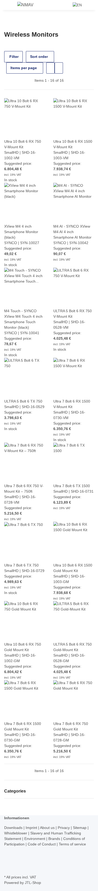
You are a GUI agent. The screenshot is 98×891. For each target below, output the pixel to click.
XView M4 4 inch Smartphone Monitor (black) (21, 231)
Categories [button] (15, 791)
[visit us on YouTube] (8, 856)
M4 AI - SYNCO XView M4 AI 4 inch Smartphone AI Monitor (72, 231)
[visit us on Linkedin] (8, 867)
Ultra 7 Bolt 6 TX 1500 (71, 486)
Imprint (32, 828)
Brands (54, 839)
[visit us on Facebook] (8, 850)
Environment (35, 839)
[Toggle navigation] (10, 6)
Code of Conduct (42, 844)
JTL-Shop (33, 883)
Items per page (23, 68)
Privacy (64, 828)
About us (48, 828)
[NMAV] (25, 5)
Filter (13, 56)
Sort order (39, 56)
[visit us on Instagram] (8, 861)
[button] (67, 5)
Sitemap (80, 828)
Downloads (14, 828)
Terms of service (72, 844)
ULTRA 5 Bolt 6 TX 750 (23, 401)
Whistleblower (16, 833)
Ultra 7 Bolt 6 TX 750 (21, 565)
